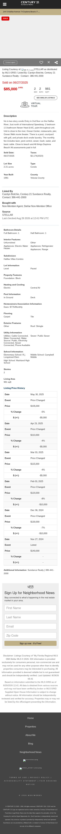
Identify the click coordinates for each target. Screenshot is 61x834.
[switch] (41, 62)
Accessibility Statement (20, 781)
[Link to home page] (30, 4)
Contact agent (10, 62)
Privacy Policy (40, 777)
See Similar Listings (46, 98)
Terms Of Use (18, 777)
